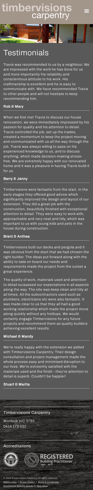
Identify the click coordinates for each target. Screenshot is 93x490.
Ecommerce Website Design (18, 486)
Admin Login (10, 482)
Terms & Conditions (48, 482)
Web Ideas (42, 486)
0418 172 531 (14, 426)
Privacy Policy (27, 482)
